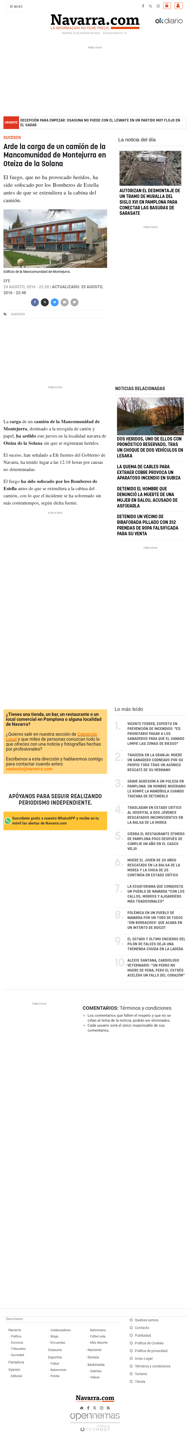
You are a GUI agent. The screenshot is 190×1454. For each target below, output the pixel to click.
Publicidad (143, 1335)
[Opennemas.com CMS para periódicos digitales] (95, 1421)
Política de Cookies (149, 1343)
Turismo (141, 1374)
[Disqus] (133, 1105)
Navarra (14, 1330)
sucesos (18, 314)
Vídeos (95, 1377)
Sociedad (17, 1355)
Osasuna (55, 1350)
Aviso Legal (143, 1359)
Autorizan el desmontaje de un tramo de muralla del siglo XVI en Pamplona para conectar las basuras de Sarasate (149, 202)
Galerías (96, 1371)
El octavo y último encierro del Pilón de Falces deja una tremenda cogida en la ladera (156, 944)
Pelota (54, 1376)
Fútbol (54, 1363)
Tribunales (18, 1349)
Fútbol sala (97, 1336)
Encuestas (57, 1342)
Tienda (140, 1382)
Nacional (94, 1350)
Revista (93, 1357)
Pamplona (16, 1362)
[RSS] (108, 1408)
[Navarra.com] (95, 20)
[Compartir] (35, 301)
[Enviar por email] (65, 301)
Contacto (142, 1328)
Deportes (55, 1357)
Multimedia (96, 1365)
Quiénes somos (146, 1320)
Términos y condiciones (145, 1008)
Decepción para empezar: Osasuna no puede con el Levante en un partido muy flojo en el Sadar (100, 123)
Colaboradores (60, 1330)
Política (16, 1336)
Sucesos (17, 1342)
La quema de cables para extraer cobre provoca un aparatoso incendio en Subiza (149, 472)
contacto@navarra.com (29, 768)
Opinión (14, 1370)
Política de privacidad (151, 1351)
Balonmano (98, 1330)
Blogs (54, 1336)
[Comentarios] (74, 301)
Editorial (16, 1376)
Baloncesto (58, 1370)
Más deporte (99, 1342)
